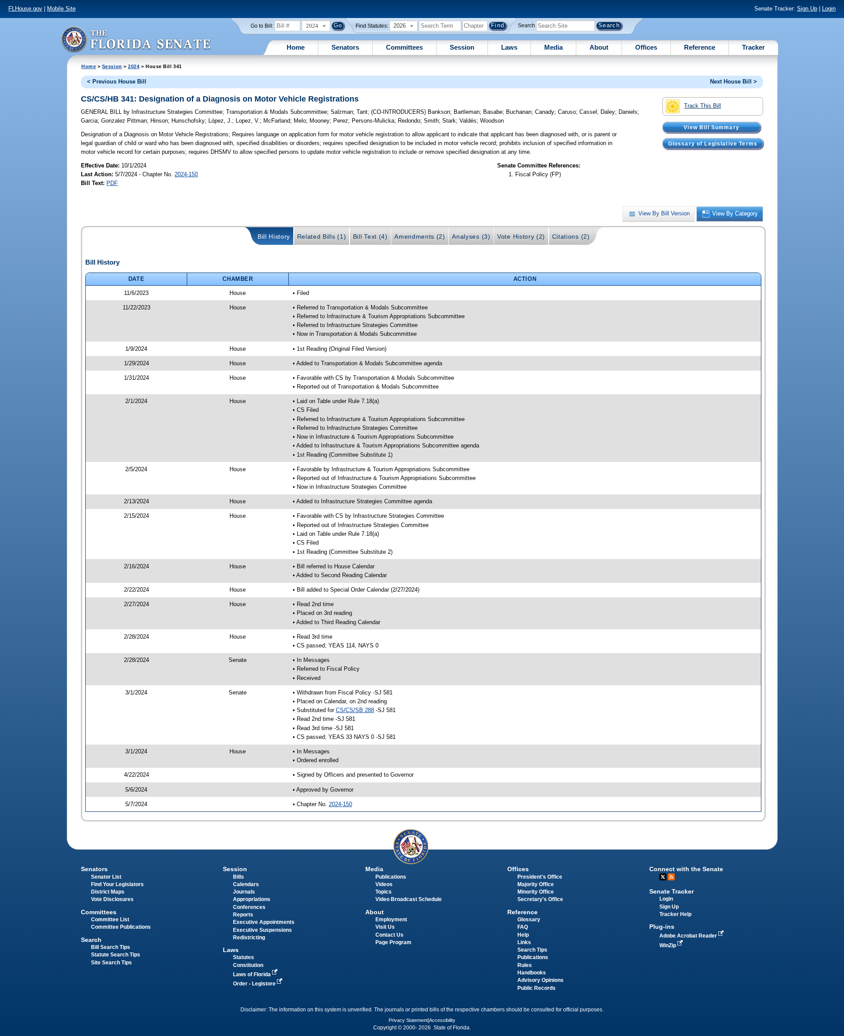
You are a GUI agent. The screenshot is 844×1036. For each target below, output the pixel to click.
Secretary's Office (540, 899)
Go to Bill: (262, 26)
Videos (384, 884)
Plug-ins (661, 926)
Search (526, 25)
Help (523, 935)
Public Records (536, 988)
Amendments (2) (419, 236)
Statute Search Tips (115, 954)
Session (462, 47)
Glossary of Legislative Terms (712, 143)
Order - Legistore (255, 983)
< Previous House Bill (116, 81)
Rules (524, 965)
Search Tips (532, 949)
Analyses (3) (471, 236)
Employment (391, 919)
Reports (243, 914)
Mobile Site (61, 8)
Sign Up (807, 8)
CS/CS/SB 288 (355, 710)
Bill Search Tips (110, 947)
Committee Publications (121, 927)
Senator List (106, 877)
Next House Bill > (733, 81)
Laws (509, 47)
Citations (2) (571, 236)
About (598, 47)
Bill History (274, 236)
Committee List (110, 919)
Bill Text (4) (370, 236)
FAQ (522, 927)
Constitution (248, 965)
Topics (383, 891)
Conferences (249, 907)
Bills (238, 877)
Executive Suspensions (262, 930)
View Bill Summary (711, 127)
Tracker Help (675, 914)
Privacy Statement (408, 1020)
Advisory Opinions (540, 980)
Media (553, 47)
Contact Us (389, 935)
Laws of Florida (252, 974)
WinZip (668, 945)
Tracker (753, 47)
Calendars (246, 884)
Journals (244, 891)
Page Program (393, 942)
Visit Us (385, 927)
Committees (404, 47)
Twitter (662, 876)
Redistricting (249, 937)
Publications (390, 877)
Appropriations (251, 899)
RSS (671, 876)
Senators (345, 47)
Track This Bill (702, 105)
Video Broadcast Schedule (408, 899)
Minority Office (535, 891)
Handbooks (531, 972)
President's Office (539, 877)
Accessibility (442, 1020)
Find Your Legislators (117, 884)
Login (829, 8)
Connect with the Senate (686, 868)
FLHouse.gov (25, 8)
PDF (112, 183)
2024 (133, 66)
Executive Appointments (264, 922)
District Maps (107, 891)
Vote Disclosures (112, 899)
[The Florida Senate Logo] (136, 39)
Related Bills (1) (321, 236)
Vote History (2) (521, 236)
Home (296, 47)
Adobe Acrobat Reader (688, 935)
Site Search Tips (111, 962)
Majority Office (535, 884)
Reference (699, 47)
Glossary (528, 919)
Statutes (243, 957)
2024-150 (186, 174)
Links (524, 942)
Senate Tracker (671, 891)
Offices (646, 47)
